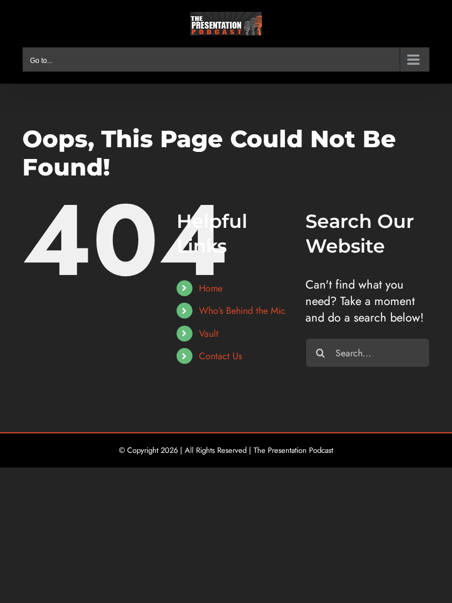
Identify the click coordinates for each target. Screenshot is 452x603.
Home (210, 288)
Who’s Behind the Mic (242, 310)
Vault (208, 333)
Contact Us (220, 356)
